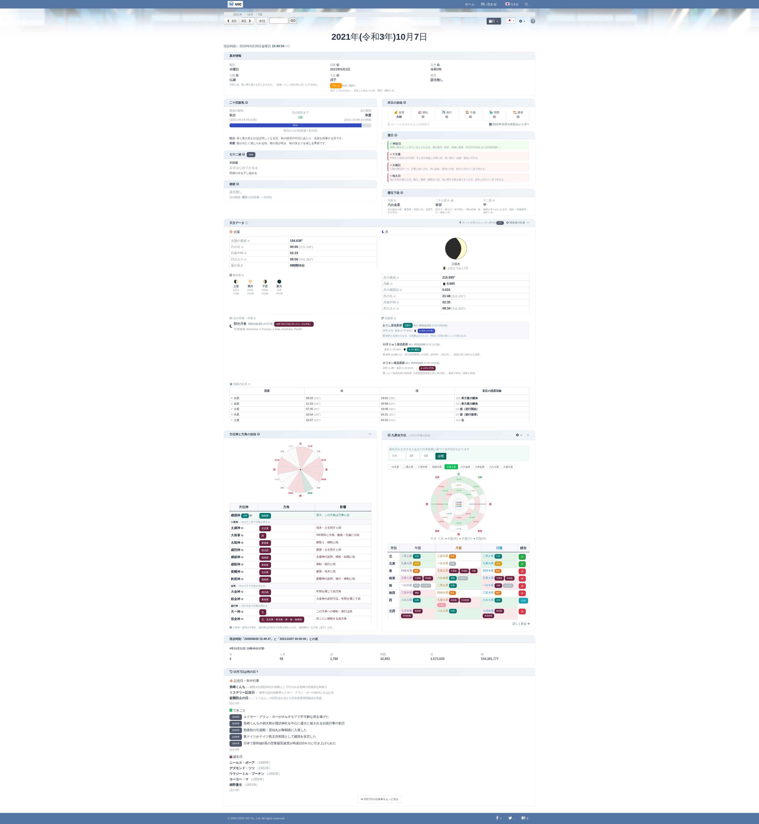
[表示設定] (522, 21)
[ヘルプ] (533, 21)
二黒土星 (408, 466)
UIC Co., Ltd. (253, 818)
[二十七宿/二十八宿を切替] (452, 201)
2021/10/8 (419, 344)
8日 (244, 21)
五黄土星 (451, 466)
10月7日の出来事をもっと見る (380, 799)
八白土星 (494, 466)
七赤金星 (479, 466)
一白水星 (394, 466)
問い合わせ (489, 4)
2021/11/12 (425, 325)
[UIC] (235, 4)
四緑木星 (437, 466)
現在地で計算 (517, 222)
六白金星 (465, 466)
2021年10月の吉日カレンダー (511, 124)
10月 (250, 14)
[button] (526, 4)
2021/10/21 (417, 363)
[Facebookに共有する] (497, 818)
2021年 (237, 14)
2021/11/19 (255, 323)
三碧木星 (423, 466)
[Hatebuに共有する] (523, 818)
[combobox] (511, 20)
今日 (262, 21)
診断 (441, 456)
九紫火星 (508, 466)
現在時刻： (257, 46)
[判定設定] (519, 435)
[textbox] (510, 21)
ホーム (470, 4)
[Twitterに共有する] (510, 818)
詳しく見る (520, 623)
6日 (234, 21)
